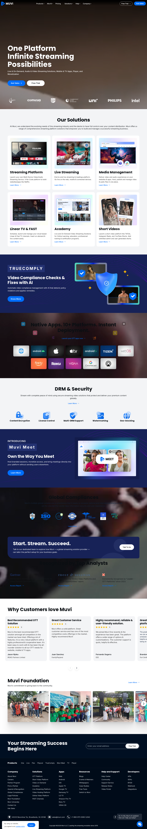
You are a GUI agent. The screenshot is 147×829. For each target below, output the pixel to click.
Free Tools (83, 789)
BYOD (130, 783)
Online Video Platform (40, 796)
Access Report (16, 586)
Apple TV (62, 786)
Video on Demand (39, 783)
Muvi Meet (61, 763)
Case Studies (84, 786)
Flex (33, 763)
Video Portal (106, 789)
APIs (129, 776)
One (22, 763)
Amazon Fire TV (65, 799)
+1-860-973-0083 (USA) (80, 817)
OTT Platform (37, 776)
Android (62, 780)
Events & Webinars (86, 780)
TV (68, 763)
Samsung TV (63, 792)
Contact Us (12, 805)
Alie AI (49, 4)
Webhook (131, 786)
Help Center (106, 776)
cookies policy (20, 826)
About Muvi (12, 776)
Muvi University (13, 802)
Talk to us (127, 547)
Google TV (63, 789)
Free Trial (124, 4)
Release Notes (107, 786)
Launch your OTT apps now (72, 338)
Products (39, 4)
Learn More (14, 185)
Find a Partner (13, 786)
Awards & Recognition (16, 789)
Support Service (108, 783)
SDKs (130, 780)
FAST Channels (38, 799)
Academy (36, 786)
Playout (40, 763)
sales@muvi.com (58, 817)
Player (74, 763)
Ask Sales (140, 4)
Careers (11, 780)
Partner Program (14, 783)
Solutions (68, 4)
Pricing (58, 4)
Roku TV (62, 802)
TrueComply (50, 763)
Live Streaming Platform (41, 789)
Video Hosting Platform (41, 792)
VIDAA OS (62, 805)
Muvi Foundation (14, 799)
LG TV (61, 796)
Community (106, 780)
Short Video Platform (40, 780)
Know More (16, 299)
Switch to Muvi (84, 792)
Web (60, 776)
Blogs (81, 776)
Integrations (132, 789)
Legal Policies (13, 796)
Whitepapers (84, 783)
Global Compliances (15, 792)
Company (86, 4)
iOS (60, 783)
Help (77, 4)
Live (28, 763)
